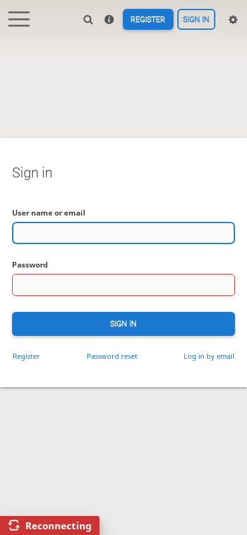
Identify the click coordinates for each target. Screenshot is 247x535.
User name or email (49, 212)
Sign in (196, 19)
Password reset (112, 356)
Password (30, 264)
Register (147, 19)
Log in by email (209, 356)
